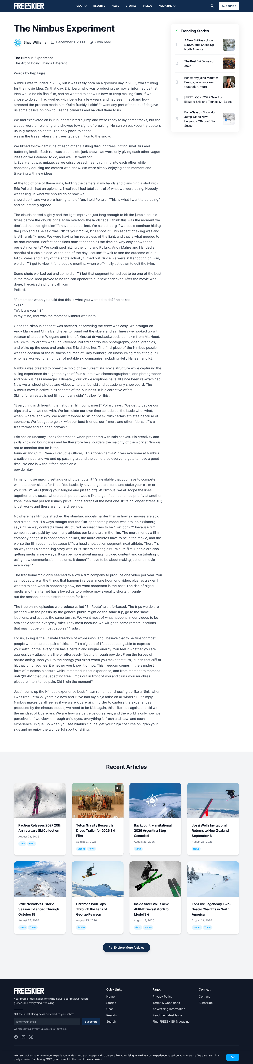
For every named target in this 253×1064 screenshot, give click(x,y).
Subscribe (229, 6)
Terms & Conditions (166, 1003)
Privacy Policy (162, 996)
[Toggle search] (212, 6)
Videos (147, 5)
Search (111, 1021)
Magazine (165, 5)
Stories (131, 5)
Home (110, 996)
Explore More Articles (129, 947)
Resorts (99, 5)
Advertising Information (169, 1009)
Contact (204, 996)
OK (233, 1057)
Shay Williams (35, 42)
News (115, 5)
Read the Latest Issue (167, 1015)
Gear (79, 5)
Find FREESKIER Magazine (171, 1021)
